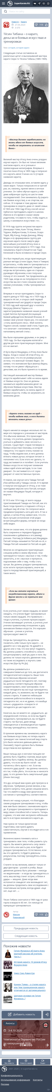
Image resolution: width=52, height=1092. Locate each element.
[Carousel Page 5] (29, 1045)
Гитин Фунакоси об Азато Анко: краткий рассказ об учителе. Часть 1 (29, 953)
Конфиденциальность (12, 1075)
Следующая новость (26, 936)
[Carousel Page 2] (23, 1045)
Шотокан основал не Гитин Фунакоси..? (27, 997)
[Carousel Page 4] (27, 1045)
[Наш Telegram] (39, 3)
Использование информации (15, 1079)
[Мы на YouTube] (44, 3)
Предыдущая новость (26, 928)
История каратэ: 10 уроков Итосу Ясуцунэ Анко (30, 963)
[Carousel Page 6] (31, 1045)
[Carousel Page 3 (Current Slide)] (25, 1045)
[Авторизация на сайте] (46, 1014)
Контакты (37, 1079)
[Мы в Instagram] (48, 3)
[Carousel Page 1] (20, 1045)
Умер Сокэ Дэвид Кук (24, 973)
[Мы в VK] (35, 3)
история (11, 48)
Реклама (5, 1084)
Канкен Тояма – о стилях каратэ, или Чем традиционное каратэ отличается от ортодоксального (30, 987)
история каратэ (22, 48)
